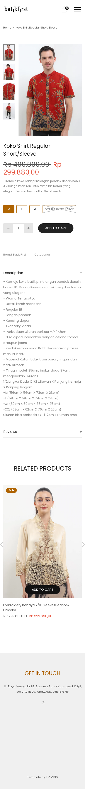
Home (7, 27)
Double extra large (59, 209)
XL (35, 209)
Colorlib (52, 777)
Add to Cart (56, 228)
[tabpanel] (50, 90)
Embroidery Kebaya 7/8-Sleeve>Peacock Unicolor (36, 607)
